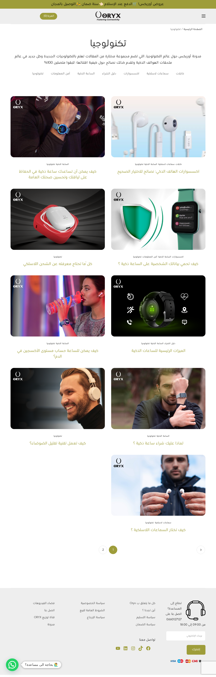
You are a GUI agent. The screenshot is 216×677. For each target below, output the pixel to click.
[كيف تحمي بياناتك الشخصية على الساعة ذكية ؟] (158, 219)
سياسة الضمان (145, 624)
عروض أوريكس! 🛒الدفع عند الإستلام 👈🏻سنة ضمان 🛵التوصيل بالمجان (108, 4)
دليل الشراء (109, 73)
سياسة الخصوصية (93, 603)
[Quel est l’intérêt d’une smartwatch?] (158, 398)
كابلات (180, 73)
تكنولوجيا (37, 73)
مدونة (51, 624)
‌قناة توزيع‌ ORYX (44, 617)
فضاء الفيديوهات (44, 603)
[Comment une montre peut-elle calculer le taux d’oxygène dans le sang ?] (58, 305)
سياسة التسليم (145, 617)
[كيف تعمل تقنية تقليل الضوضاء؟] (58, 398)
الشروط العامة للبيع (92, 610)
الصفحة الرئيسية (193, 29)
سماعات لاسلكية (158, 73)
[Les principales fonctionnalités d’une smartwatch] (158, 305)
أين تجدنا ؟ (148, 610)
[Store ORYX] (107, 16)
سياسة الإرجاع (96, 617)
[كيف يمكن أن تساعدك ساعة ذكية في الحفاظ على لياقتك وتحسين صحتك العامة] (58, 126)
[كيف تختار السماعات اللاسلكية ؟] (158, 485)
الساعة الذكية (86, 73)
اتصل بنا (49, 610)
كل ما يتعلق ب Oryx (142, 603)
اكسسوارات (131, 73)
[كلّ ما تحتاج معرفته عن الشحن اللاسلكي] (58, 219)
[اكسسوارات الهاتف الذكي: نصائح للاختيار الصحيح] (158, 126)
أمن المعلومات (60, 73)
